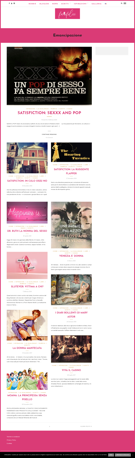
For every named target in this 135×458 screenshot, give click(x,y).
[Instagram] (14, 3)
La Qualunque (43, 108)
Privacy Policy (11, 440)
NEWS (55, 4)
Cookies (9, 443)
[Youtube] (11, 3)
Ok (111, 454)
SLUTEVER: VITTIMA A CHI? (27, 287)
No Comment (49, 137)
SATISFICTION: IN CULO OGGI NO (27, 181)
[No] (133, 455)
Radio (23, 228)
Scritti (65, 4)
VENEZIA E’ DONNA (71, 256)
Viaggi (70, 108)
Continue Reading (49, 134)
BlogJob (44, 4)
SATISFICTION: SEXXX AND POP (49, 113)
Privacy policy (123, 454)
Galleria (96, 4)
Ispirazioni (80, 4)
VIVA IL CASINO (71, 370)
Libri (42, 176)
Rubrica (54, 108)
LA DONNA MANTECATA (27, 348)
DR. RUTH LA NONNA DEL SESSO (27, 231)
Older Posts (85, 426)
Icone (11, 176)
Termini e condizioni (13, 437)
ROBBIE (32, 4)
